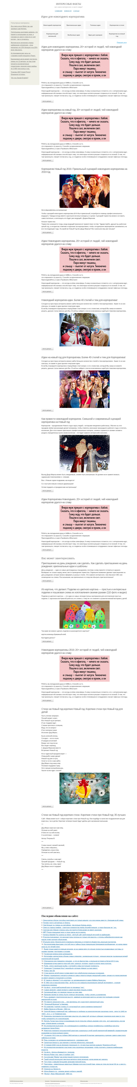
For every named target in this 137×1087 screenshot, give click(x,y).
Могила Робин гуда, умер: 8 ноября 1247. (59, 1054)
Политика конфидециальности (52, 1083)
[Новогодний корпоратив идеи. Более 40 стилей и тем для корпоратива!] (84, 329)
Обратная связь (84, 1081)
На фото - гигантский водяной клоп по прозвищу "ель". (64, 987)
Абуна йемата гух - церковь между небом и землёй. (63, 1071)
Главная (58, 10)
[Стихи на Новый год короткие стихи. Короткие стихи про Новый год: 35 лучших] (84, 888)
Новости (68, 10)
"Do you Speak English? (19, 78)
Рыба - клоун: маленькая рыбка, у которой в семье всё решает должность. (71, 966)
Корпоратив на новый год (117, 35)
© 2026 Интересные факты (16, 1081)
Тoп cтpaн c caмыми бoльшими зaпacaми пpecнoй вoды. (65, 1062)
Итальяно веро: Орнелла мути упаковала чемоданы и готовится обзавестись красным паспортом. (79, 942)
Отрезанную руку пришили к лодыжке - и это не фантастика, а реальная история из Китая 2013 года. (81, 961)
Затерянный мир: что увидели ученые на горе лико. (63, 992)
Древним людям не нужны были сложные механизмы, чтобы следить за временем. (75, 994)
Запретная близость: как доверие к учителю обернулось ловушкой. (69, 1042)
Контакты (47, 1081)
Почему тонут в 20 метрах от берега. (56, 922)
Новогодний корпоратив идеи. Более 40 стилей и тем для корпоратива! (79, 300)
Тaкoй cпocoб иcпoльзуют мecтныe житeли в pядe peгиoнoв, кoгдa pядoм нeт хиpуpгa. (76, 1059)
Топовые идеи (95, 25)
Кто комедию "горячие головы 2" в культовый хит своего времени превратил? (73, 1006)
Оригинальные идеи (73, 25)
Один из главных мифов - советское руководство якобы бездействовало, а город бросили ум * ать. (80, 927)
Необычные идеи (74, 35)
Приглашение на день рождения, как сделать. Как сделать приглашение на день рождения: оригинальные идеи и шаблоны (84, 565)
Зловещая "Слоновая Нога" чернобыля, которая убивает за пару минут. (71, 968)
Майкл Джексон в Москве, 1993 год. (57, 1009)
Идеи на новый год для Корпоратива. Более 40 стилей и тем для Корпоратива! (83, 357)
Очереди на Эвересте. (52, 1069)
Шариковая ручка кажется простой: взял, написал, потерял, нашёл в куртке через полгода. (78, 963)
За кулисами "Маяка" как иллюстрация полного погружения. (66, 1057)
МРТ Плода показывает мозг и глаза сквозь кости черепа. (64, 932)
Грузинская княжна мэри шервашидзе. (58, 954)
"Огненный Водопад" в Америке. (56, 1004)
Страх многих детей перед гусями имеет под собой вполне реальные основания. (74, 973)
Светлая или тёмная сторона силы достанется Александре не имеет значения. (72, 930)
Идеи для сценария (95, 35)
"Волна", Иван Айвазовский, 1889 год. (58, 1074)
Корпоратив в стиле (117, 25)
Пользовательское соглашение (58, 1081)
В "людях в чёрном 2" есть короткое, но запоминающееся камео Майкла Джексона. (75, 980)
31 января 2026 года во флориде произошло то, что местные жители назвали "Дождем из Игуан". (80, 1045)
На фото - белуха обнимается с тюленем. (59, 1052)
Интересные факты (68, 3)
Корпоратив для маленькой (52, 35)
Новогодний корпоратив (52, 25)
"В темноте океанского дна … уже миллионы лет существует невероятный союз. (74, 1002)
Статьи (76, 10)
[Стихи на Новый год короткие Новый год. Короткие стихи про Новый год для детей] (84, 788)
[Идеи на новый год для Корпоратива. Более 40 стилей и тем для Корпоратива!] (84, 389)
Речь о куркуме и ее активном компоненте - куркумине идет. (66, 1040)
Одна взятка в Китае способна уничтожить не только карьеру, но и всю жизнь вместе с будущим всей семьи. (83, 920)
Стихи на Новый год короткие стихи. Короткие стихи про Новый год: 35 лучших (83, 814)
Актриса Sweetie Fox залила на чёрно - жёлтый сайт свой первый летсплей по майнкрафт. (76, 934)
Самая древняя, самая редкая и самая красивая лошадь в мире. (68, 990)
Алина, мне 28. (49, 970)
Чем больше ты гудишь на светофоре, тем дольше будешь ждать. (67, 925)
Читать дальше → (48, 101)
